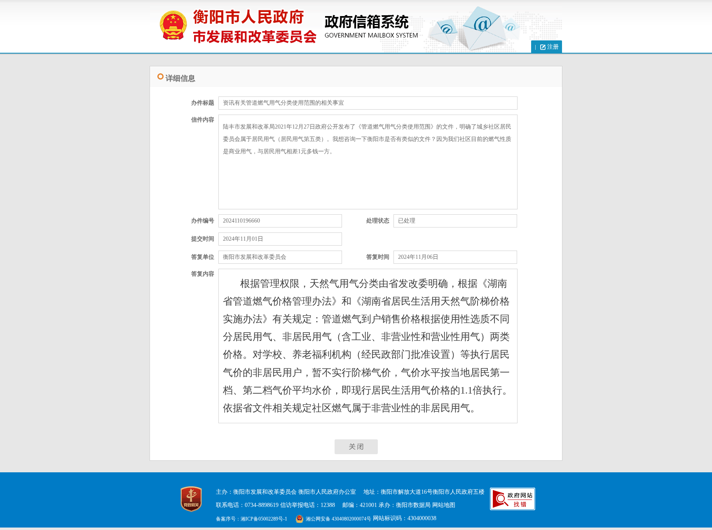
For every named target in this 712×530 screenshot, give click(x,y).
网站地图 (443, 505)
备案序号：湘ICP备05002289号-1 (251, 519)
